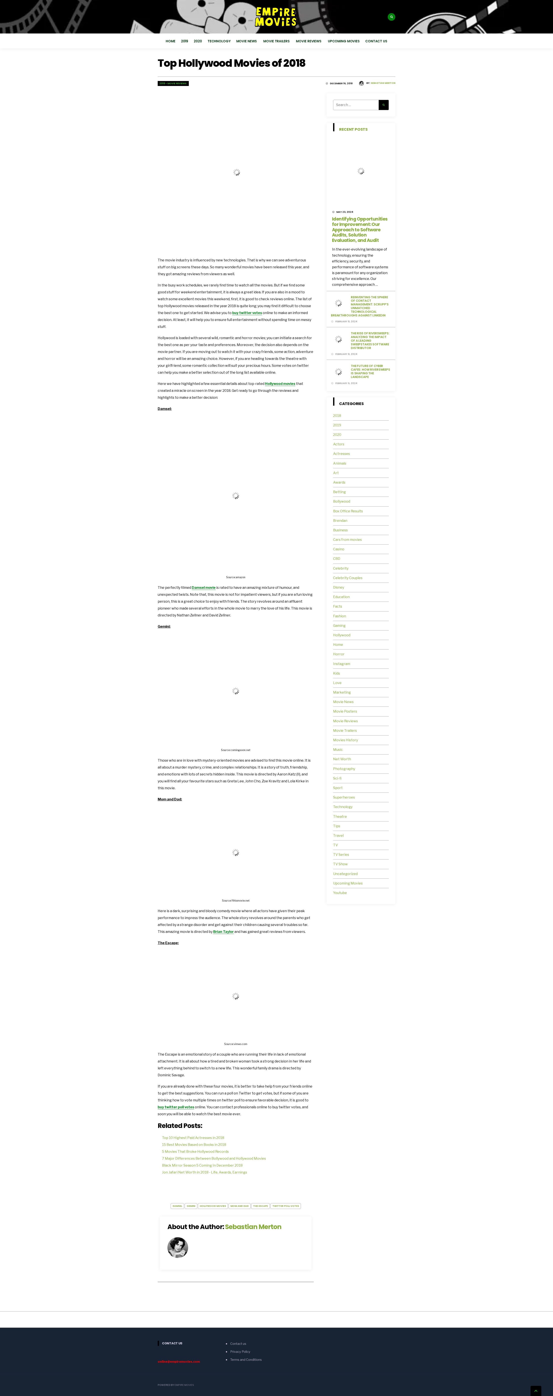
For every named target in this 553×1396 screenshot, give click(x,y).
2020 (198, 41)
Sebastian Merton (383, 83)
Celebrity (340, 568)
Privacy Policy (240, 1352)
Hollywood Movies (213, 1206)
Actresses (341, 454)
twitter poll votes (285, 1206)
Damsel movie (204, 588)
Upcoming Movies (344, 41)
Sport (338, 788)
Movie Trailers (276, 41)
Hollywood (341, 635)
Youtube (340, 893)
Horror (339, 654)
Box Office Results (348, 511)
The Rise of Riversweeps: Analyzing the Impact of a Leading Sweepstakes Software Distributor (370, 340)
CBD (336, 559)
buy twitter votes (247, 313)
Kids (336, 673)
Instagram (341, 664)
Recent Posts (353, 129)
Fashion (339, 616)
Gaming (339, 626)
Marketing (342, 692)
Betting (339, 492)
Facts (337, 606)
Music (338, 750)
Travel (338, 836)
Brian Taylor (223, 932)
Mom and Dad (239, 1206)
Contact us (376, 41)
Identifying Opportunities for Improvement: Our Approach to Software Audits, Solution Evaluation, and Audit (360, 230)
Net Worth (342, 759)
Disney (338, 587)
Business (340, 530)
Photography (344, 769)
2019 (184, 41)
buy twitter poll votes (176, 1107)
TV (335, 845)
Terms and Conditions (246, 1360)
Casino (338, 549)
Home (170, 41)
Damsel (177, 1206)
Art (336, 473)
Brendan (340, 521)
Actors (338, 444)
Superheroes (344, 797)
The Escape (260, 1206)
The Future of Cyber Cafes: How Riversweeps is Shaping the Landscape (370, 371)
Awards (339, 482)
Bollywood (341, 501)
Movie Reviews (309, 41)
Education (341, 597)
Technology (219, 41)
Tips (336, 826)
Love (337, 683)
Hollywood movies (280, 384)
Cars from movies (347, 540)
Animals (339, 463)
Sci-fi (337, 778)
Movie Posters (345, 711)
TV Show (340, 864)
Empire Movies (184, 1384)
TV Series (341, 855)
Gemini (191, 1206)
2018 (162, 83)
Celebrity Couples (347, 578)
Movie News (247, 41)
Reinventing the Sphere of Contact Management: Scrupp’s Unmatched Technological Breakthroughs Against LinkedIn (360, 306)
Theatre (340, 817)
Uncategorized (345, 874)
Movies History (345, 740)
